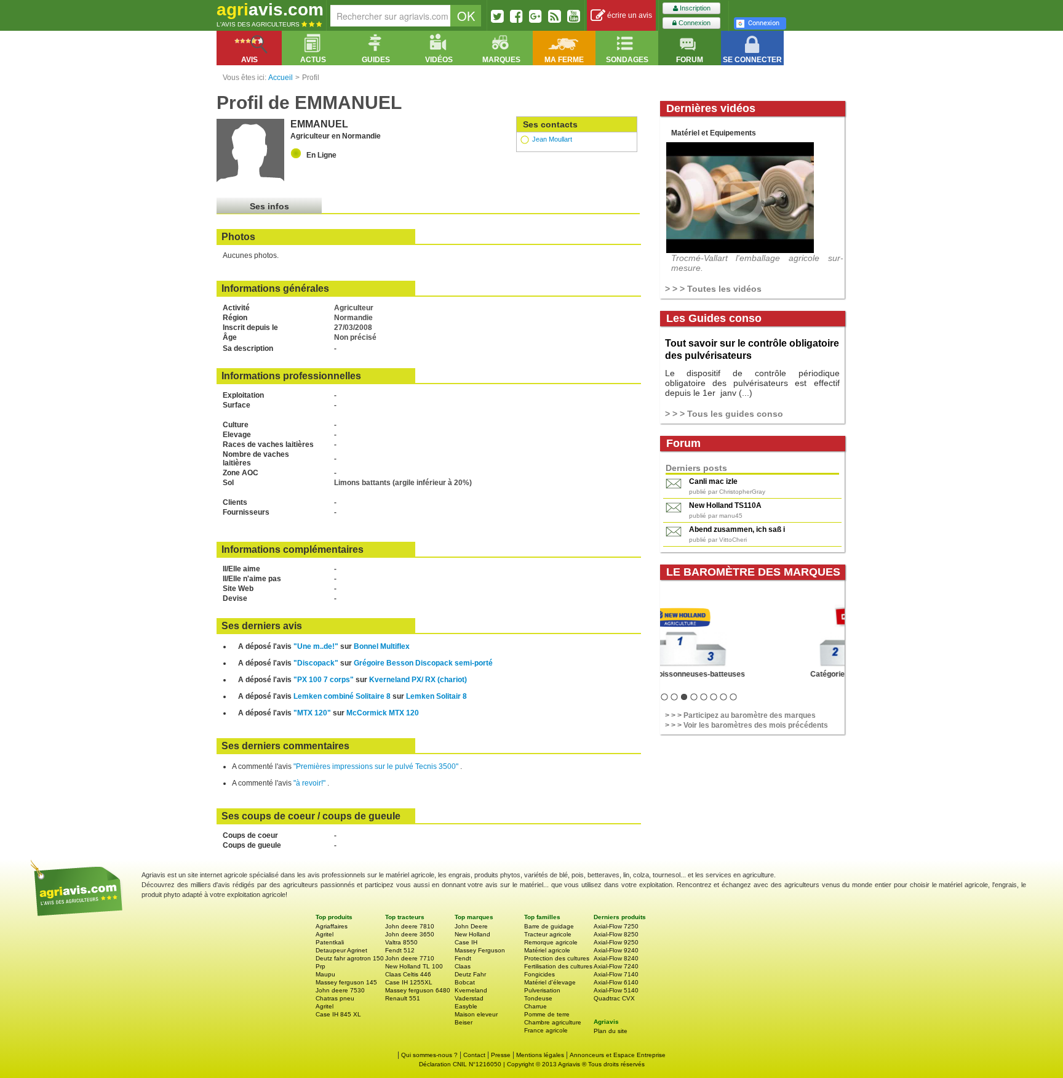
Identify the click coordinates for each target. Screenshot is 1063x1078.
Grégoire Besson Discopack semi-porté (423, 663)
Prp (320, 966)
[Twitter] (497, 16)
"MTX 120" (312, 713)
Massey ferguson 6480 (417, 990)
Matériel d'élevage (550, 982)
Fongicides (539, 974)
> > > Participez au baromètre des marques (740, 715)
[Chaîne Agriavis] (573, 16)
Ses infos (269, 206)
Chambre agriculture (552, 1022)
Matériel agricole (547, 950)
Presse (501, 1055)
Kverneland (471, 990)
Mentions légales (540, 1055)
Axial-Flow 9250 (616, 942)
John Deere (471, 926)
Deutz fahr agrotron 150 (350, 958)
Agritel (324, 934)
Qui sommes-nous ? (429, 1055)
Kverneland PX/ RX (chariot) (418, 679)
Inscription (694, 8)
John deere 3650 (409, 934)
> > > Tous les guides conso (724, 414)
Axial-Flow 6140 (616, 982)
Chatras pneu (335, 998)
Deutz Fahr (470, 974)
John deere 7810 (409, 926)
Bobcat (465, 982)
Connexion (694, 22)
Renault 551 (402, 998)
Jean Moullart (552, 139)
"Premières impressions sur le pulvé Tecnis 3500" (376, 766)
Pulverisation (542, 990)
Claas (463, 966)
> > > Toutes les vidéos (713, 289)
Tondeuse (538, 998)
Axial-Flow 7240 (616, 966)
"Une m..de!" (315, 646)
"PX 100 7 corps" (323, 679)
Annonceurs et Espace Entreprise (618, 1055)
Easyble (466, 1006)
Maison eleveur (476, 1014)
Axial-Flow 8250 (616, 934)
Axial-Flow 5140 (616, 990)
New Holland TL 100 (414, 966)
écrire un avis (628, 15)
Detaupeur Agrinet (341, 950)
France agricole (546, 1030)
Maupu (325, 974)
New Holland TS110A (725, 505)
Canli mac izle (713, 481)
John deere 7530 (340, 990)
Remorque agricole (551, 942)
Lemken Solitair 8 (436, 696)
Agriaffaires (332, 926)
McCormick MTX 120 (382, 713)
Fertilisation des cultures (558, 966)
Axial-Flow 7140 (616, 974)
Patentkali (330, 942)
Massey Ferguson (480, 950)
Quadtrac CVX (614, 998)
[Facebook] (516, 16)
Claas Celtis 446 (408, 974)
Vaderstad (469, 998)
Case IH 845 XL (338, 1014)
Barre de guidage (549, 926)
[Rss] (554, 16)
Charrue (535, 1006)
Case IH (466, 942)
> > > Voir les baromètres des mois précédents (746, 725)
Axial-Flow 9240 (616, 950)
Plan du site (610, 1031)
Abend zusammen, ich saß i (737, 529)
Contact (474, 1055)
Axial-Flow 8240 (616, 958)
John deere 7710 (409, 958)
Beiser (463, 1022)
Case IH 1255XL (408, 982)
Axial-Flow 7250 (616, 926)
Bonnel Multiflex (382, 646)
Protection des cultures (556, 958)
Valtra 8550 (401, 942)
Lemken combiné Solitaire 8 (342, 696)
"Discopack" (315, 663)
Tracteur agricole (547, 934)
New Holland (472, 934)
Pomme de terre (547, 1014)
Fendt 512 (400, 950)
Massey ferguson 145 (346, 982)
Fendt (463, 958)
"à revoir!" (310, 783)
